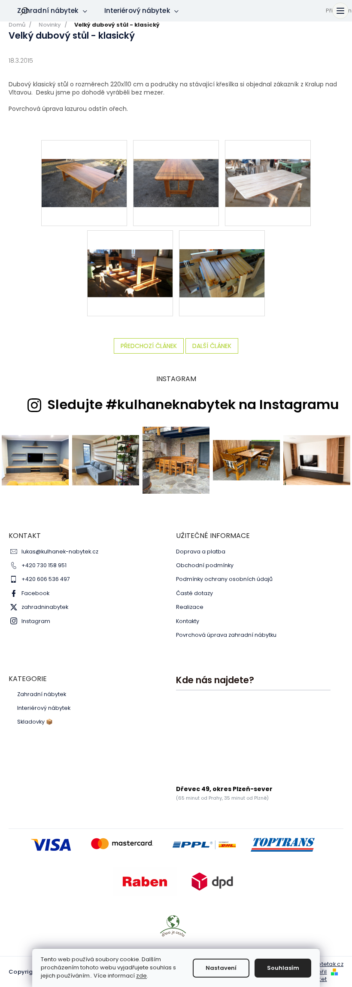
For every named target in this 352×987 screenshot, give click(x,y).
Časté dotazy (194, 593)
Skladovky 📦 (35, 721)
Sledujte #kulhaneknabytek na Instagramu (193, 405)
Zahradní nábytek (41, 694)
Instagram (35, 621)
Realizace (189, 607)
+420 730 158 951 (44, 565)
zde (141, 976)
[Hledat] (24, 11)
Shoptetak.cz (324, 964)
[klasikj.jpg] (176, 164)
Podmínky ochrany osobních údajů (224, 579)
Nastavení (221, 968)
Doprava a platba (200, 551)
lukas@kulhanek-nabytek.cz (59, 551)
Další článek (211, 346)
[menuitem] (52, 10)
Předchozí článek (149, 346)
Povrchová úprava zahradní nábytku (226, 635)
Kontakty (187, 621)
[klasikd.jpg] (130, 254)
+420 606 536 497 (45, 579)
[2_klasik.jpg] (84, 164)
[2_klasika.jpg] (267, 163)
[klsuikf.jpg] (221, 254)
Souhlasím (283, 968)
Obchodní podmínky (205, 565)
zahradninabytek (44, 607)
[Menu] (340, 11)
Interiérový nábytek (43, 708)
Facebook (35, 593)
